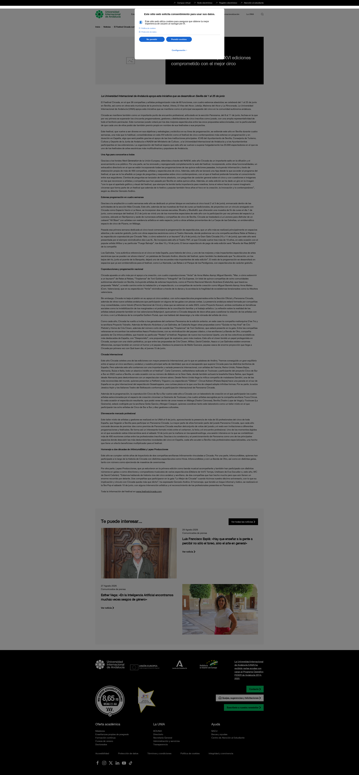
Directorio (158, 734)
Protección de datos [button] (149, 32)
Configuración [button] (179, 50)
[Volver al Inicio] (108, 14)
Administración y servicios (166, 741)
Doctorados (101, 744)
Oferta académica (107, 724)
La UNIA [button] (250, 14)
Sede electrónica (204, 3)
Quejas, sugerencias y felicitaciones (240, 698)
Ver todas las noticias (242, 521)
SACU (214, 731)
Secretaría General (162, 737)
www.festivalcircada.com (149, 491)
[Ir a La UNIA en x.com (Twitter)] (111, 762)
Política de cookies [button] (148, 28)
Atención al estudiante (254, 3)
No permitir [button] (152, 39)
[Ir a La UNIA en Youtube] (124, 762)
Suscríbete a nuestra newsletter (243, 707)
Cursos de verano (104, 741)
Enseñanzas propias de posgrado (112, 734)
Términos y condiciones (159, 753)
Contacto (254, 689)
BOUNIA (157, 731)
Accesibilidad (102, 753)
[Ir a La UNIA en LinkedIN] (117, 762)
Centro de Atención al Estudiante (228, 737)
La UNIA (159, 724)
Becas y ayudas (219, 734)
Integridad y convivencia (221, 753)
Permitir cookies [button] (179, 39)
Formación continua (105, 737)
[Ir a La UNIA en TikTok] (130, 762)
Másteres (100, 731)
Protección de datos (128, 753)
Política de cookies (190, 753)
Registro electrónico (228, 3)
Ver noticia (187, 551)
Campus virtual (183, 3)
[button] (262, 14)
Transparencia (160, 744)
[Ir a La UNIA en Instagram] (104, 762)
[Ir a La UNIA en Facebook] (97, 762)
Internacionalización (230, 14)
